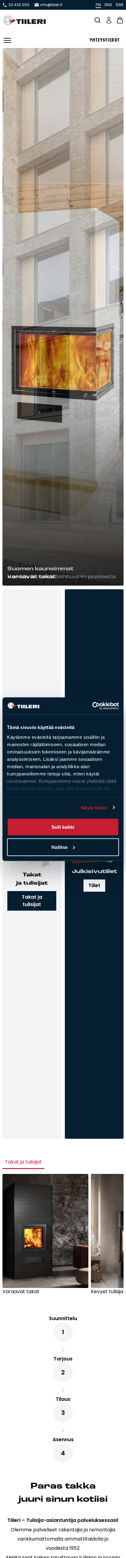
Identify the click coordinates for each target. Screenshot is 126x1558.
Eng (108, 4)
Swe (120, 4)
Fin (98, 4)
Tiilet (94, 885)
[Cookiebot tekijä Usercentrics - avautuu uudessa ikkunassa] (92, 706)
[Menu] (7, 40)
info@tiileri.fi (51, 4)
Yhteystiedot (105, 40)
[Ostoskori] (120, 20)
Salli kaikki (62, 827)
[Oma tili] (109, 20)
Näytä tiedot (94, 807)
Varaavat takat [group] (20, 1291)
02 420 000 (19, 4)
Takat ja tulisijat (32, 901)
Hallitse (59, 846)
